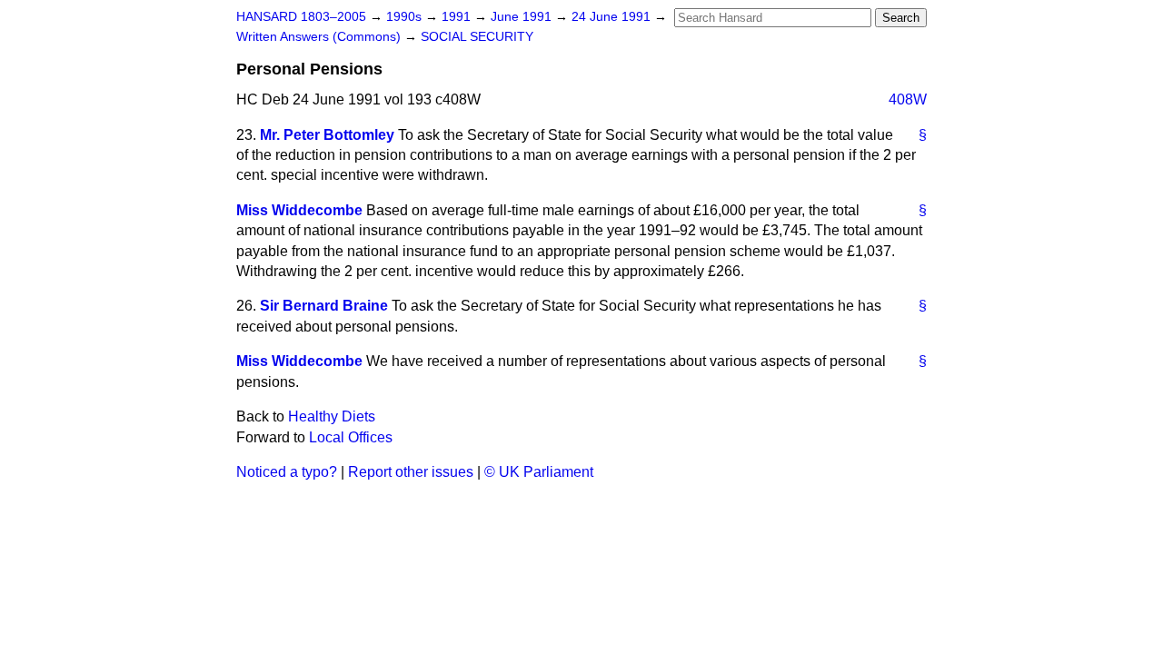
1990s (405, 17)
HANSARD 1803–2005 (301, 17)
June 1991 (523, 17)
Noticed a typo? (286, 472)
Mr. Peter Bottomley (327, 135)
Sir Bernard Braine (324, 305)
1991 (458, 17)
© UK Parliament (538, 472)
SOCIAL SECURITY (477, 37)
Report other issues (410, 472)
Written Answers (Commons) (320, 37)
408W (908, 99)
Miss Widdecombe (299, 210)
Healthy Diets (331, 416)
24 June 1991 (613, 17)
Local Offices (351, 437)
